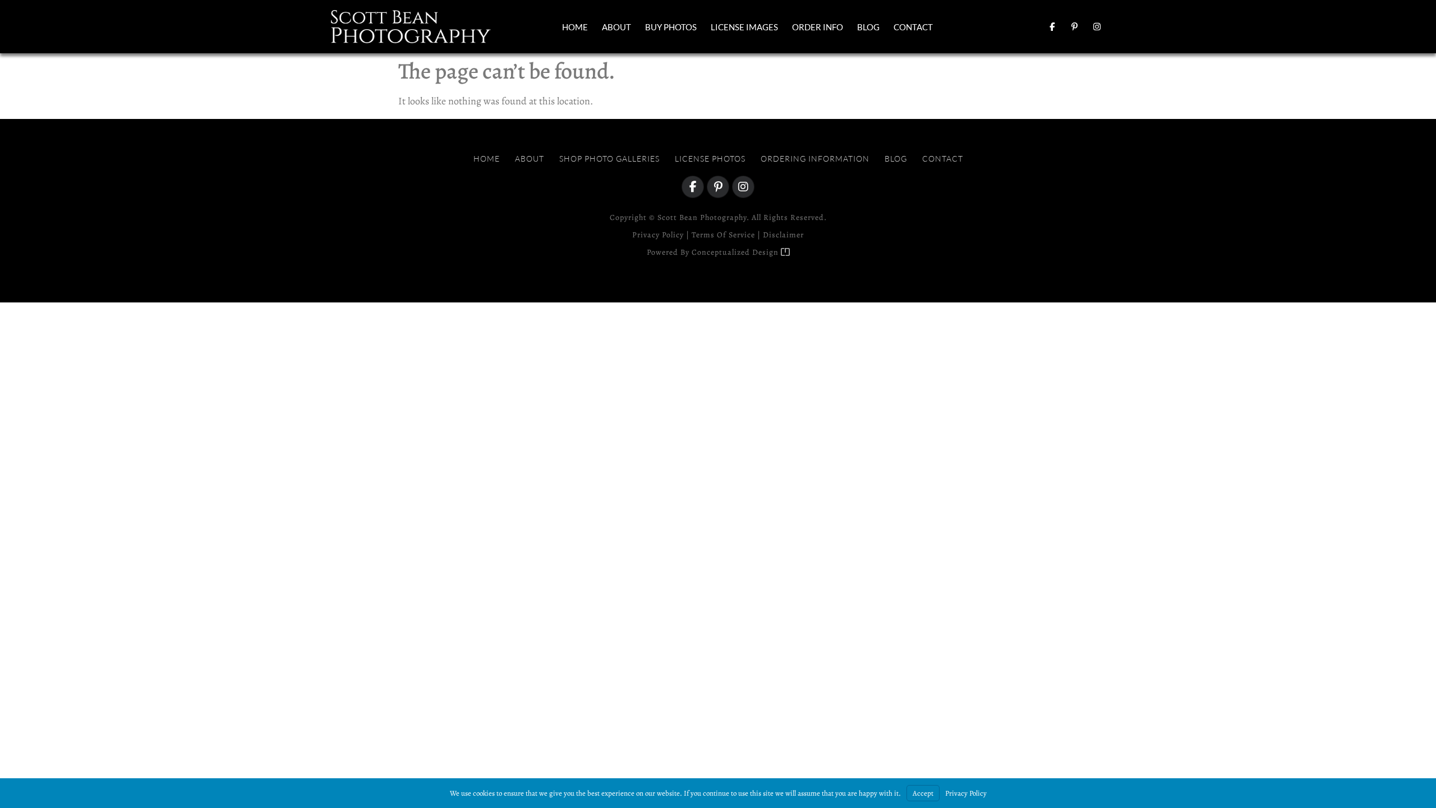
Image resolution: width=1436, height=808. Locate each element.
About (616, 27)
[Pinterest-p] (1074, 27)
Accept (923, 793)
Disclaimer (783, 234)
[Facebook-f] (1051, 27)
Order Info (817, 27)
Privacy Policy (658, 234)
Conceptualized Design (736, 252)
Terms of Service (723, 234)
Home (575, 27)
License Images (744, 27)
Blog (868, 27)
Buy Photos (671, 27)
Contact (913, 27)
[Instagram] (1096, 27)
